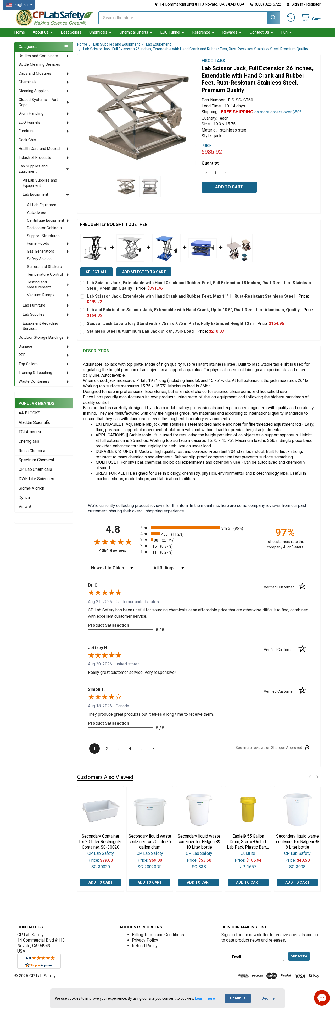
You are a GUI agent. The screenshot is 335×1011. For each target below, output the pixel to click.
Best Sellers (71, 32)
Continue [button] (237, 998)
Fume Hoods (38, 243)
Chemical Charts (134, 32)
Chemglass (29, 441)
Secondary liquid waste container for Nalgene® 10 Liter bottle (199, 842)
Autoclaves (36, 212)
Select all (96, 272)
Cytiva (24, 497)
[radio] (199, 527)
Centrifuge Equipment (45, 220)
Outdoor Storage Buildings (41, 337)
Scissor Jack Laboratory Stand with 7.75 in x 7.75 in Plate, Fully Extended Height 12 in (170, 323)
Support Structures (43, 235)
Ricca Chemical (32, 450)
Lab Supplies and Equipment (33, 169)
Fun (284, 32)
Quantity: (210, 163)
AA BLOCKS (29, 413)
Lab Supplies (33, 314)
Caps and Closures (35, 73)
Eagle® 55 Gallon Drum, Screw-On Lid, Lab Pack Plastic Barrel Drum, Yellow (248, 842)
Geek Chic (27, 140)
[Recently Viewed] (292, 18)
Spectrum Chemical (36, 459)
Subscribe (299, 956)
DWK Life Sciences (36, 478)
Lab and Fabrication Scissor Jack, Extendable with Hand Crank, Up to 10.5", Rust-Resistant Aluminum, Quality (193, 309)
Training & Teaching (35, 372)
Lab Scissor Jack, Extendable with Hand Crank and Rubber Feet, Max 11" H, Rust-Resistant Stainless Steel (191, 296)
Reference (201, 32)
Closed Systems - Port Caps (38, 102)
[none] (138, 115)
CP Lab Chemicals (35, 469)
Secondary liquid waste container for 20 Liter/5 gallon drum (150, 842)
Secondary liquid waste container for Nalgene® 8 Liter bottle (297, 842)
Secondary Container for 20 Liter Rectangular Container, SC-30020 (100, 842)
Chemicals (98, 32)
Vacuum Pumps (40, 295)
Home (19, 32)
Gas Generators (40, 251)
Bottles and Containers (38, 55)
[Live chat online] (322, 998)
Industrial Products (35, 157)
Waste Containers (34, 381)
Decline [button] (268, 998)
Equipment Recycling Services (40, 326)
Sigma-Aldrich (31, 488)
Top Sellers (28, 364)
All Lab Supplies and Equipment (40, 183)
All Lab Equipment (42, 205)
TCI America (30, 431)
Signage (25, 346)
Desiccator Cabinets (44, 228)
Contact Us (259, 32)
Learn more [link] (205, 998)
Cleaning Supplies (34, 91)
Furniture (26, 131)
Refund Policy (145, 945)
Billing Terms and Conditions (158, 934)
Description (96, 350)
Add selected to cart (144, 272)
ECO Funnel (170, 32)
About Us (41, 32)
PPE (22, 355)
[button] (310, 777)
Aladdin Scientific (34, 422)
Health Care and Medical (39, 148)
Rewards (229, 32)
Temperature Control (45, 274)
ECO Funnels (29, 122)
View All (26, 506)
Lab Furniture (34, 305)
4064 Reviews (118, 550)
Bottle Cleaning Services (39, 64)
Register (313, 4)
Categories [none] (28, 46)
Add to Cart (100, 883)
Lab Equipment (35, 194)
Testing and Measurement (39, 285)
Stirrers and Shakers (44, 266)
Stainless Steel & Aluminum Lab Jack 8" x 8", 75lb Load (140, 331)
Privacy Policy (145, 940)
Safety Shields (39, 258)
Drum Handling (31, 113)
